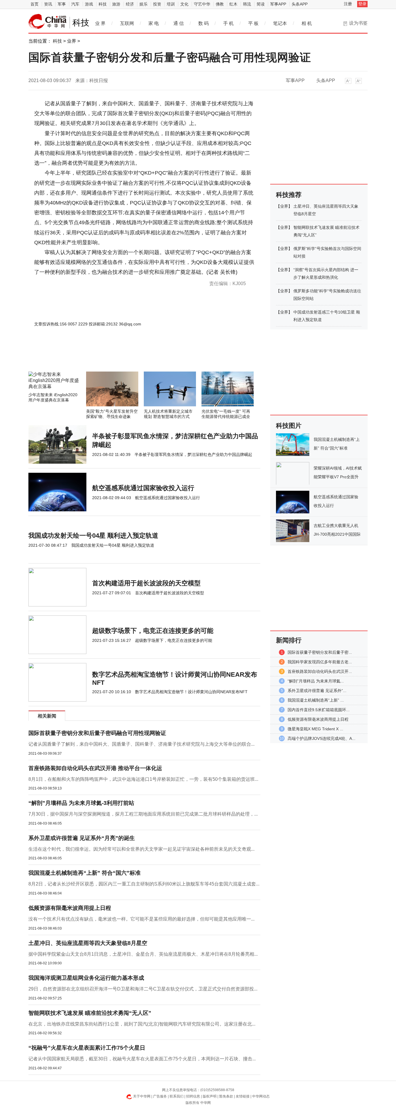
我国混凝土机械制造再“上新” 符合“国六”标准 (84, 873)
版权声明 (210, 1096)
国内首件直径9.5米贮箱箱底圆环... (319, 709)
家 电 (153, 23)
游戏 (89, 4)
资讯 (48, 4)
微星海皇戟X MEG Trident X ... (315, 729)
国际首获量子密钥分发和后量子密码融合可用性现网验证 (97, 733)
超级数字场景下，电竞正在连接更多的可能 (152, 630)
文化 (184, 4)
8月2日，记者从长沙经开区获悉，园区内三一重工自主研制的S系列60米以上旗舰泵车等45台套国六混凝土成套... (143, 883)
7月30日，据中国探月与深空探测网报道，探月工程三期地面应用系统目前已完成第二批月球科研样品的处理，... (143, 814)
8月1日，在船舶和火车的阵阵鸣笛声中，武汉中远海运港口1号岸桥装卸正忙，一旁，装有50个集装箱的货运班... (143, 779)
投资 (157, 4)
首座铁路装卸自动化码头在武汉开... (320, 671)
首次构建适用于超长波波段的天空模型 (146, 583)
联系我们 (177, 1096)
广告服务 (160, 1096)
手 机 (228, 23)
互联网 (127, 23)
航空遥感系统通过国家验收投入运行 (143, 488)
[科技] (47, 21)
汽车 (75, 4)
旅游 (116, 4)
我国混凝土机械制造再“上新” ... (316, 700)
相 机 (306, 23)
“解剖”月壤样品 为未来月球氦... (316, 681)
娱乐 (143, 4)
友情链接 (243, 1096)
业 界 (100, 23)
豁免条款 (226, 1096)
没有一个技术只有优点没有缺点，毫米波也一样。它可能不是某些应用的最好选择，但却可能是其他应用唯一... (141, 919)
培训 (171, 4)
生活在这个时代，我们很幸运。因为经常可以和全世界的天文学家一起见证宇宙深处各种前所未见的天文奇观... (141, 849)
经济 (130, 4)
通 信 (178, 23)
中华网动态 (261, 1096)
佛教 (220, 4)
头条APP (300, 4)
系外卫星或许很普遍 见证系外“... (317, 690)
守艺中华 (202, 4)
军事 (62, 4)
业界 (71, 41)
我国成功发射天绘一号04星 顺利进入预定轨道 (93, 535)
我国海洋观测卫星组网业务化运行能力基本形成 (86, 978)
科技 (103, 4)
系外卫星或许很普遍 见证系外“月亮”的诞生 (81, 838)
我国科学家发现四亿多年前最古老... (320, 662)
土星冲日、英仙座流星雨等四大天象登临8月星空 (87, 943)
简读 (261, 4)
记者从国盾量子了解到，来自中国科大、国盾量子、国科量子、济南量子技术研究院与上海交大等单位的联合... (141, 744)
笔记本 (280, 23)
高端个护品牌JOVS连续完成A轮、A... (321, 738)
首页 (34, 4)
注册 (348, 3)
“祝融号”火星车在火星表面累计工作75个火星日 (86, 1048)
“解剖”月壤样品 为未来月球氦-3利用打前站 (81, 803)
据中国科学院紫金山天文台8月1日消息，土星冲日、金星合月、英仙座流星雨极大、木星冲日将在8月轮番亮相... (143, 954)
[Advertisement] (127, 356)
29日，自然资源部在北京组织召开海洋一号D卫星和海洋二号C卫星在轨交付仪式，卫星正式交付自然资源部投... (142, 988)
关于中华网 (141, 1096)
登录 (362, 3)
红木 (233, 4)
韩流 (247, 4)
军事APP (278, 4)
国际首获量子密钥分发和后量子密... (320, 652)
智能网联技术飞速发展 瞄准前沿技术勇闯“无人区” (89, 1013)
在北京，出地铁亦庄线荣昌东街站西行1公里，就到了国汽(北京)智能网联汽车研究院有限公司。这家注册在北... (141, 1024)
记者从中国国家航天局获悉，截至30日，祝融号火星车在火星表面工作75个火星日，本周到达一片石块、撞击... (142, 1058)
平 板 (253, 23)
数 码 (203, 23)
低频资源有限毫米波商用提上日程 (69, 908)
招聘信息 (193, 1096)
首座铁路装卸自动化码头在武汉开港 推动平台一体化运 (95, 768)
